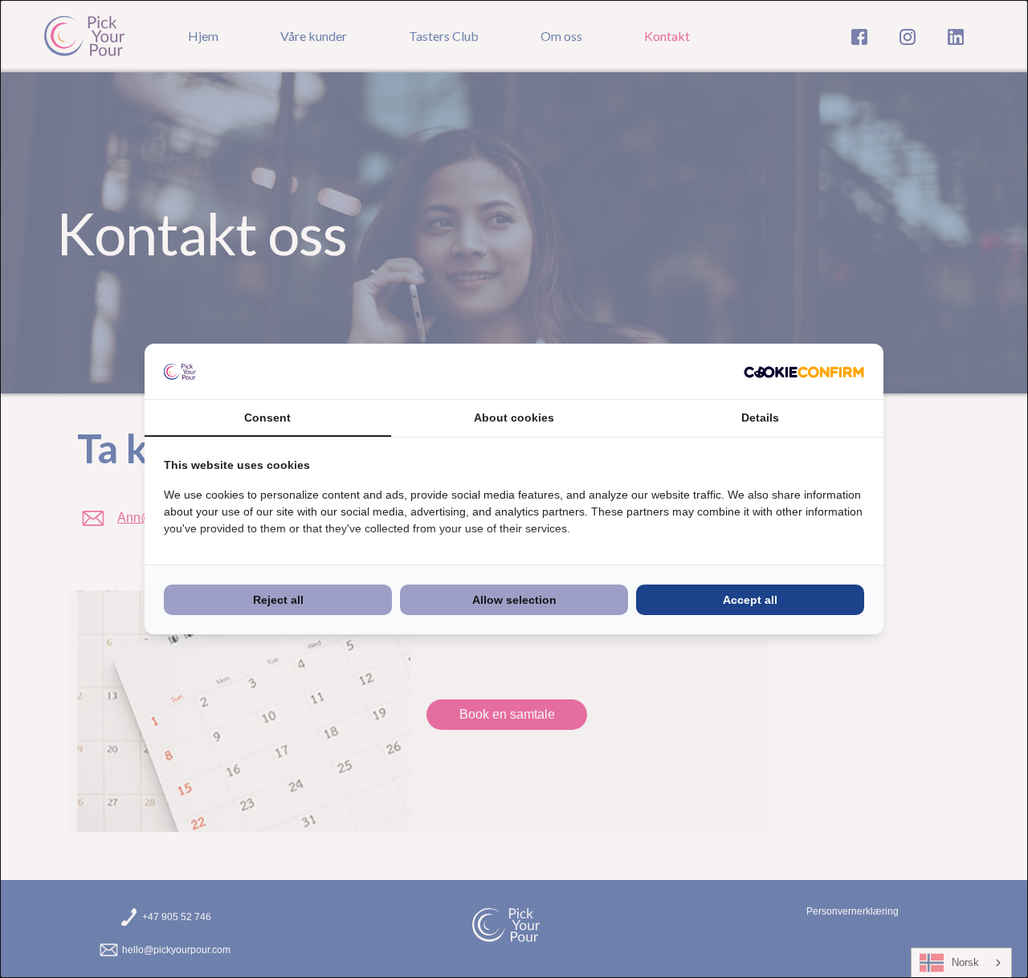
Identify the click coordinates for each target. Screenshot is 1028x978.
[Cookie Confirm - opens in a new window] (804, 372)
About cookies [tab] (514, 417)
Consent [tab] (267, 417)
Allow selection (514, 599)
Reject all (278, 599)
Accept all (750, 599)
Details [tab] (760, 417)
